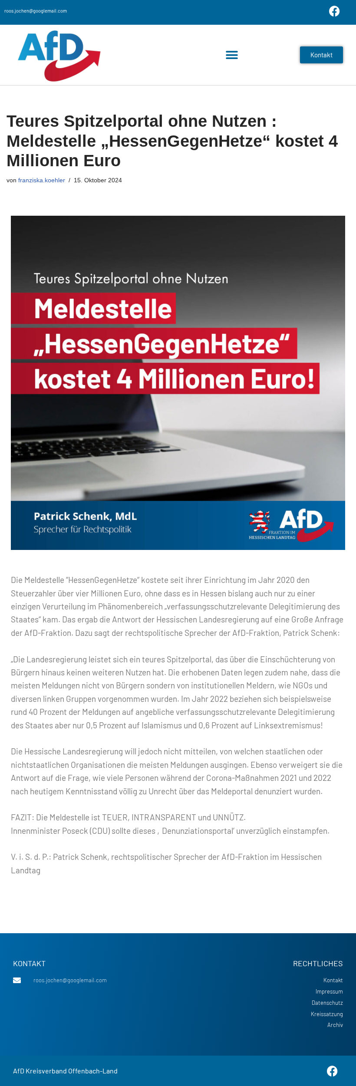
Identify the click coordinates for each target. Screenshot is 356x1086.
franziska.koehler (41, 180)
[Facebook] (334, 11)
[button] (231, 55)
